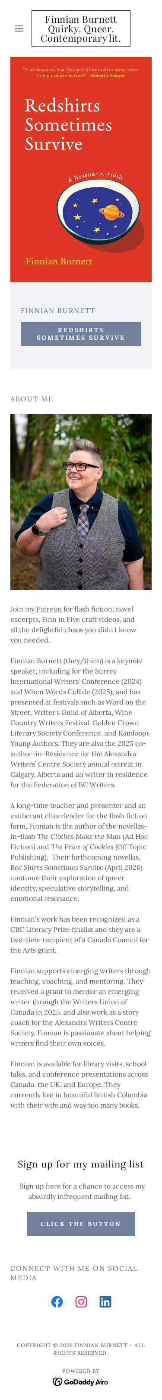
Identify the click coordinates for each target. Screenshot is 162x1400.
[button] (21, 28)
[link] (81, 28)
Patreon (50, 609)
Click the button (81, 1224)
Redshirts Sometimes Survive (81, 333)
